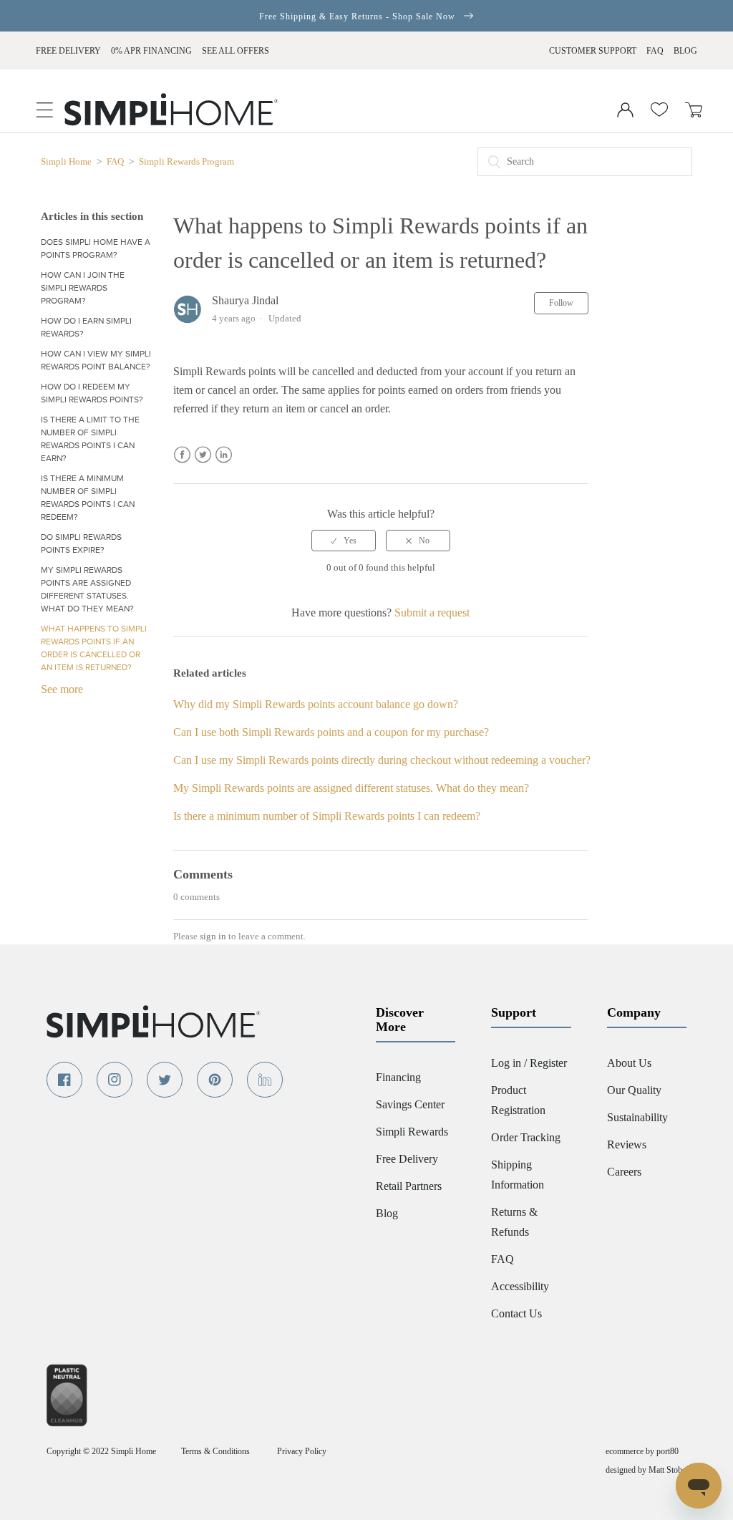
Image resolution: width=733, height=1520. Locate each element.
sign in (213, 936)
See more (62, 689)
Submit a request (432, 612)
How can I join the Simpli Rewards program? (83, 288)
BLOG (685, 51)
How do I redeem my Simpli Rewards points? (92, 393)
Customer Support (592, 51)
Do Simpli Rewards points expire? (81, 543)
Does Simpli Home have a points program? (95, 248)
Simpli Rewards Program (186, 161)
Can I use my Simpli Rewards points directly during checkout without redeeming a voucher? (382, 760)
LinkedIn (224, 455)
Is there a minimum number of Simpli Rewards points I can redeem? (88, 497)
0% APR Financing (151, 51)
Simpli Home (67, 161)
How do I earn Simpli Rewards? (86, 327)
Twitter (203, 455)
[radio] (343, 540)
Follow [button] (561, 303)
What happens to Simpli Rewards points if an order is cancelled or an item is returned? (94, 648)
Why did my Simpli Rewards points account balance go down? (315, 704)
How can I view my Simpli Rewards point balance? (96, 360)
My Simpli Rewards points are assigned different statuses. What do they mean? (87, 589)
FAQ (655, 51)
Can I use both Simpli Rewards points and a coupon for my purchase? (331, 732)
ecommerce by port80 (642, 1451)
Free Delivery (68, 51)
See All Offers (235, 51)
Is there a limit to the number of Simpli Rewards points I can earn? (90, 439)
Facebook (182, 455)
